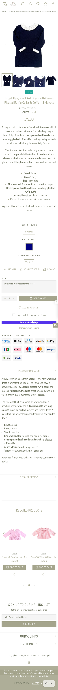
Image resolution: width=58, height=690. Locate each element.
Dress (36, 108)
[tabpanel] (14, 550)
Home (4, 11)
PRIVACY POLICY (21, 683)
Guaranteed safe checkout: (16, 335)
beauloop (13, 4)
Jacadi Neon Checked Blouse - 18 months (44, 557)
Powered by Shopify (41, 655)
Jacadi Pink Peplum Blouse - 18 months (15, 557)
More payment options (29, 327)
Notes (5, 278)
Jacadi (33, 112)
